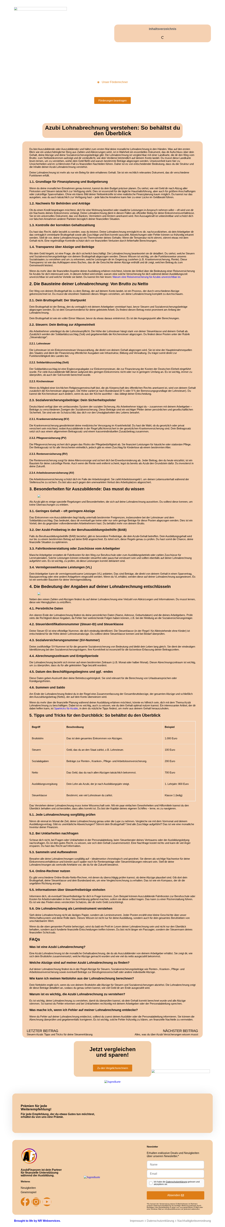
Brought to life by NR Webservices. (37, 1220)
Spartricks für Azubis (66, 708)
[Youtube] (47, 1201)
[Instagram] (36, 1201)
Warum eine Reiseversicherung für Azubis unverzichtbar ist (146, 276)
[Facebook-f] (25, 1201)
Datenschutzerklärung (176, 1182)
